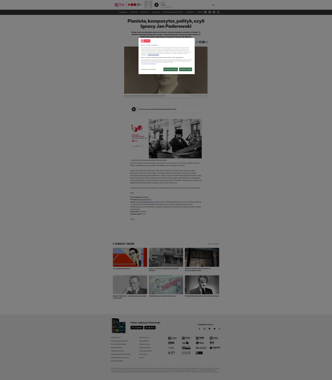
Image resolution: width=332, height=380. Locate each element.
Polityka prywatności (153, 55)
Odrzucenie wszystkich (170, 69)
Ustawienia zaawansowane (148, 69)
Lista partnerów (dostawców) (148, 63)
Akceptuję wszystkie (185, 69)
